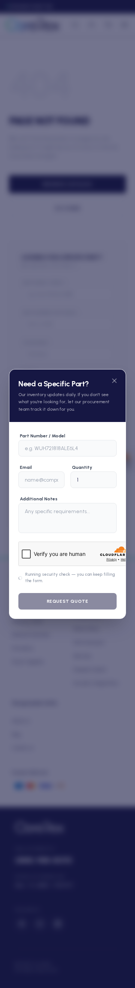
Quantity (82, 467)
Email (26, 467)
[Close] (114, 380)
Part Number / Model (42, 435)
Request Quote (67, 601)
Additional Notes (38, 499)
